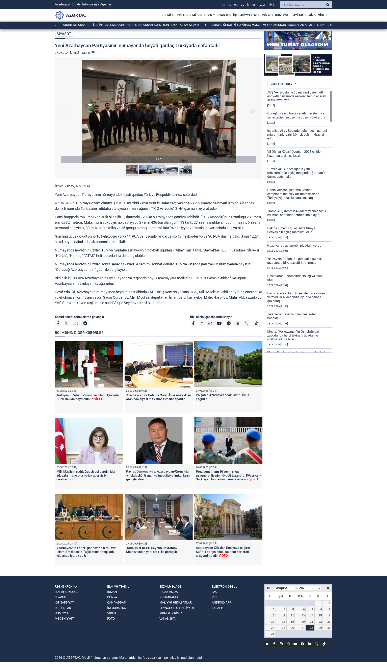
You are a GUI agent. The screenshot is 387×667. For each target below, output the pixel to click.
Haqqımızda (168, 592)
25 (283, 627)
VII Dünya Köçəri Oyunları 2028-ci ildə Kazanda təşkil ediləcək (293, 153)
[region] (299, 221)
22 (320, 621)
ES (254, 4)
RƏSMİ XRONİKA (173, 15)
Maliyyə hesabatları (175, 602)
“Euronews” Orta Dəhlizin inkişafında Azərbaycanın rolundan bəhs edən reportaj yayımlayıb (101, 24)
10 (272, 615)
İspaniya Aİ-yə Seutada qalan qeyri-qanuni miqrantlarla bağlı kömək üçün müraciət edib (297, 134)
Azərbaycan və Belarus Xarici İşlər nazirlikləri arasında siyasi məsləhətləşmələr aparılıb (158, 397)
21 (311, 621)
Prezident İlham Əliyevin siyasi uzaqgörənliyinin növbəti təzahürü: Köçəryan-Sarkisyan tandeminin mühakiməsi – (228, 475)
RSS (214, 597)
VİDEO (322, 15)
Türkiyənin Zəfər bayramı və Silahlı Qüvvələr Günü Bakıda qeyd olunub (88, 397)
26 (292, 627)
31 (272, 633)
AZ (223, 4)
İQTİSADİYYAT (242, 15)
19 (292, 621)
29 (320, 627)
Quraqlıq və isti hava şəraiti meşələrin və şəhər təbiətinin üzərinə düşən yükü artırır (296, 115)
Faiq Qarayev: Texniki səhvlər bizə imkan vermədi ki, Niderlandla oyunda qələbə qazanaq (296, 297)
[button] (158, 111)
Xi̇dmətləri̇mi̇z (170, 613)
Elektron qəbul (224, 586)
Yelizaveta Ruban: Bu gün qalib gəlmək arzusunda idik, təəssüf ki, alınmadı (294, 261)
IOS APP (217, 608)
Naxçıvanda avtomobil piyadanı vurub (294, 245)
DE (242, 4)
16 (329, 615)
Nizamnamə (168, 597)
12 (292, 615)
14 (311, 615)
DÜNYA (112, 597)
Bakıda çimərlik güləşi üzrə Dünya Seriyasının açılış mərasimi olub (291, 230)
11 (283, 615)
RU (229, 4)
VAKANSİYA (167, 618)
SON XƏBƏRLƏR (282, 84)
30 (329, 627)
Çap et (87, 53)
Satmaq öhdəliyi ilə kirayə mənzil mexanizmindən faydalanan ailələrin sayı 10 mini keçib (250, 24)
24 (272, 627)
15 (320, 615)
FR (248, 4)
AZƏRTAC (84, 186)
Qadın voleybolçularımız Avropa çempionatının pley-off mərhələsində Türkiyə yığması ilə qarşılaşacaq (293, 193)
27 (303, 627)
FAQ (214, 592)
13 (303, 615)
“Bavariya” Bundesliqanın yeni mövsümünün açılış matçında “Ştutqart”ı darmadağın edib (296, 173)
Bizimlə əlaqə (170, 586)
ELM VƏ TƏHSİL (118, 586)
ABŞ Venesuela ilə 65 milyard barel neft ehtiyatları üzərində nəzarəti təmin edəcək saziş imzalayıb (296, 96)
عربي (262, 4)
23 (329, 621)
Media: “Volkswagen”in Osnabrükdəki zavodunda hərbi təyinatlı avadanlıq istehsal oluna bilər (293, 335)
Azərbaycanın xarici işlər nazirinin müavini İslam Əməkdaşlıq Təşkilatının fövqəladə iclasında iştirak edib (86, 552)
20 (303, 621)
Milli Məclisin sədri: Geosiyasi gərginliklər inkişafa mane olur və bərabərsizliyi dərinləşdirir (85, 475)
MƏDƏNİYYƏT (263, 15)
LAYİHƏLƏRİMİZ (303, 15)
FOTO (111, 618)
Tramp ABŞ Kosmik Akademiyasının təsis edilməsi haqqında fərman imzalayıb (296, 213)
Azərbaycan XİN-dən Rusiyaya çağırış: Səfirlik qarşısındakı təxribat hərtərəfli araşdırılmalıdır (223, 551)
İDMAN (112, 592)
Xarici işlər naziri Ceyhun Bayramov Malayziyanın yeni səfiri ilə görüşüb (151, 550)
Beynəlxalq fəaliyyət (177, 608)
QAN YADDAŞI (117, 602)
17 (272, 621)
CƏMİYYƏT (282, 15)
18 (283, 621)
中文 (272, 4)
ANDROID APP (221, 602)
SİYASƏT (223, 15)
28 (311, 627)
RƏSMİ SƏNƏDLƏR (199, 15)
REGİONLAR (63, 608)
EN (236, 4)
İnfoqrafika (116, 608)
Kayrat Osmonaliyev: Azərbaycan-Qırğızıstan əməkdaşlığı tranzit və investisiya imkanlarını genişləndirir (158, 475)
